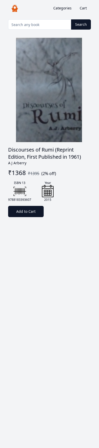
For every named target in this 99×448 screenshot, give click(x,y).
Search (81, 24)
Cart (83, 8)
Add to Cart (26, 211)
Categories (62, 8)
